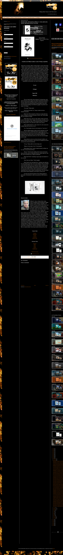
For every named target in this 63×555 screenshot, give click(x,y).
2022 (53, 453)
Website (34, 233)
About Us (7, 17)
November (54, 460)
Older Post (47, 285)
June (54, 512)
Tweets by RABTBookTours (7, 142)
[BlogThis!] (32, 256)
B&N (35, 244)
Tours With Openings (31, 17)
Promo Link (34, 238)
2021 (53, 454)
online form (8, 21)
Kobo (35, 246)
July (53, 511)
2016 (53, 520)
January (54, 518)
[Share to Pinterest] (35, 256)
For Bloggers (38, 17)
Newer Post (22, 285)
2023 (53, 452)
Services (12, 17)
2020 (53, 455)
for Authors (7, 24)
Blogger (54, 548)
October (54, 507)
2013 (53, 524)
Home (4, 17)
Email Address (6, 37)
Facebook (35, 237)
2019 (53, 456)
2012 (53, 525)
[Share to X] (33, 256)
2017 (53, 519)
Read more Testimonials (11, 114)
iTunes (35, 247)
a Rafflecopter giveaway (34, 251)
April (54, 514)
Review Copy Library (18, 17)
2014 (53, 523)
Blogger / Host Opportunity (13, 56)
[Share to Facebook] (34, 256)
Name (5, 32)
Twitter (34, 235)
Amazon (34, 243)
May (53, 513)
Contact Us (24, 17)
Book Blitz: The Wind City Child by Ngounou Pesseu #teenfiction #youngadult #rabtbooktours (10, 147)
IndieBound (35, 248)
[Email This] (31, 256)
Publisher (35, 234)
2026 (53, 448)
